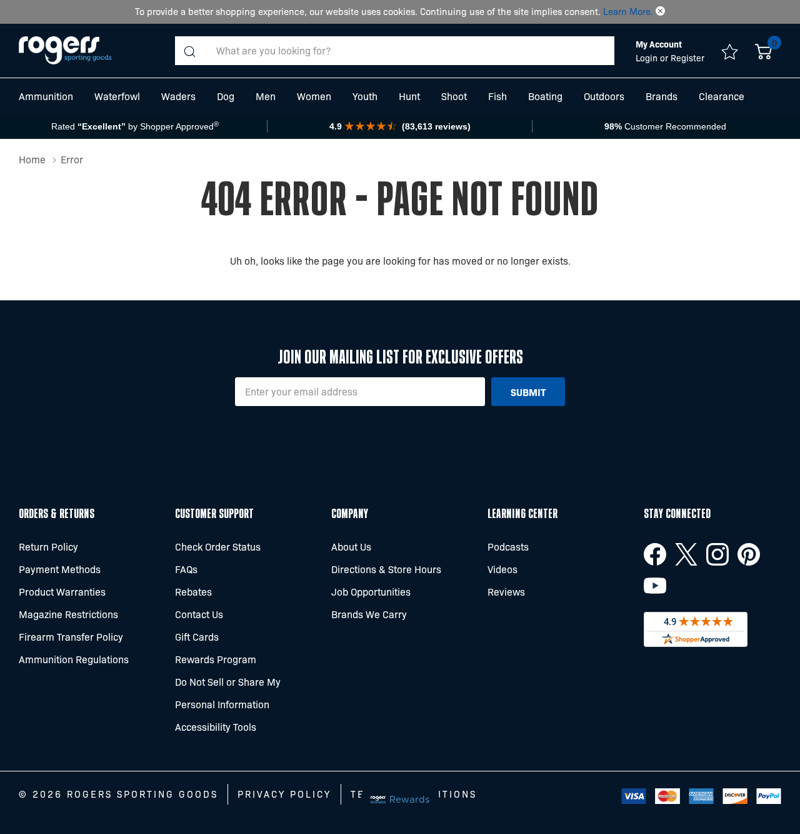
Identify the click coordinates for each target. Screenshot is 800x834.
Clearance (721, 96)
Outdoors (604, 96)
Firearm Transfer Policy (71, 636)
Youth (365, 96)
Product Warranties (62, 591)
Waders (178, 96)
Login (648, 57)
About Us (351, 546)
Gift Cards (197, 636)
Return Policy (48, 546)
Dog (225, 96)
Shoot (454, 96)
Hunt (409, 96)
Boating (545, 96)
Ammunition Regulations (74, 659)
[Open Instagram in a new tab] (717, 554)
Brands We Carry (369, 614)
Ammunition (46, 96)
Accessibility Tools (215, 726)
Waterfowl (117, 96)
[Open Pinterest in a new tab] (749, 554)
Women (314, 96)
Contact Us (199, 614)
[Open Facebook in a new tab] (655, 554)
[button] (660, 11)
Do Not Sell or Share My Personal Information (228, 693)
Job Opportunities (371, 591)
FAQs (186, 569)
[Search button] (189, 50)
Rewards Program (215, 659)
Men (266, 96)
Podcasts (508, 546)
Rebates (193, 591)
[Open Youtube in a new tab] (655, 585)
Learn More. (628, 11)
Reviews (506, 591)
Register (687, 57)
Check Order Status (218, 546)
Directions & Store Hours (386, 569)
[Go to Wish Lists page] (729, 50)
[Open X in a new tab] (686, 554)
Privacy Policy (284, 794)
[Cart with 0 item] (763, 50)
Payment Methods (60, 569)
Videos (503, 569)
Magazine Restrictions (68, 614)
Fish (497, 96)
